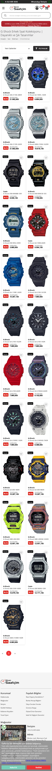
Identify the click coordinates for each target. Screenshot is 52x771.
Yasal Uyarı (5, 715)
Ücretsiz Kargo (31, 708)
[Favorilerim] (41, 9)
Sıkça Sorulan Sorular (33, 704)
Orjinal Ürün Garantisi (33, 711)
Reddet (39, 767)
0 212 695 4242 (11, 2)
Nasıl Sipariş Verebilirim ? (35, 697)
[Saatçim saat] (18, 8)
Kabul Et (13, 767)
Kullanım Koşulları (7, 711)
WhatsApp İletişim (39, 2)
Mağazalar (4, 701)
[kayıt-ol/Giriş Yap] (37, 8)
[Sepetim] (47, 9)
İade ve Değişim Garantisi (35, 715)
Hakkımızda (5, 697)
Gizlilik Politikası (6, 708)
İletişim (3, 704)
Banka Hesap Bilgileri (33, 701)
